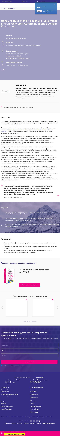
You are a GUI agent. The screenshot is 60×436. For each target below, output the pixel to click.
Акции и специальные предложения (9, 394)
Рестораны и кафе (34, 394)
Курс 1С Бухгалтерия (34, 409)
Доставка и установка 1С (6, 409)
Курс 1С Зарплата (34, 411)
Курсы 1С (32, 403)
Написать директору (7, 1)
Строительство (33, 392)
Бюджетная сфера (5, 396)
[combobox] (3, 350)
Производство (33, 391)
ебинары (24, 1)
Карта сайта (38, 423)
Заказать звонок (39, 377)
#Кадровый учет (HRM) (13, 56)
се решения (33, 389)
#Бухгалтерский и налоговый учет (17, 54)
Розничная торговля (34, 396)
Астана (56, 1)
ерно (39, 11)
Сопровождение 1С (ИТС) (6, 405)
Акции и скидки (33, 408)
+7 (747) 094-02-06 (36, 382)
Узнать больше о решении (29, 285)
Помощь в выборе (5, 391)
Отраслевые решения (6, 392)
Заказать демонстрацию (6, 408)
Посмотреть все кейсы (30, 321)
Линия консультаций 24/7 (7, 406)
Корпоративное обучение (35, 406)
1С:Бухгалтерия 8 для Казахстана (17, 65)
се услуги (3, 403)
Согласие (7, 365)
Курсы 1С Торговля (34, 412)
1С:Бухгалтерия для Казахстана (16, 130)
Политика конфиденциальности (49, 423)
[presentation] (2, 307)
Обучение (33, 401)
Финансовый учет (34, 397)
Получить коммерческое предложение (14, 434)
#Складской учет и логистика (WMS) (18, 58)
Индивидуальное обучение (36, 405)
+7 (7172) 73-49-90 (11, 382)
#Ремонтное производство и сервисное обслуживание (23, 45)
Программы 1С (4, 389)
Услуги (3, 401)
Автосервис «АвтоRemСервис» (16, 38)
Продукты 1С (5, 387)
